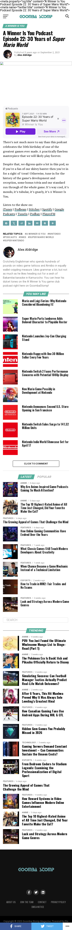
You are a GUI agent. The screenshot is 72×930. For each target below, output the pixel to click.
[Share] (6, 223)
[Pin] (45, 223)
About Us (11, 902)
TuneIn (23, 214)
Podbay (35, 214)
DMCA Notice (38, 907)
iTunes (7, 209)
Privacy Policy (58, 902)
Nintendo (55, 234)
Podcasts (10, 237)
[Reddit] (22, 223)
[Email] (37, 223)
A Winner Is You (36, 234)
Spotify (47, 209)
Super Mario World (41, 237)
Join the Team (26, 902)
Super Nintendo (14, 240)
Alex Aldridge (24, 55)
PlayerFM (48, 214)
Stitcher (34, 209)
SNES (23, 237)
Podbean (20, 209)
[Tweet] (14, 223)
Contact (42, 902)
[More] (53, 223)
